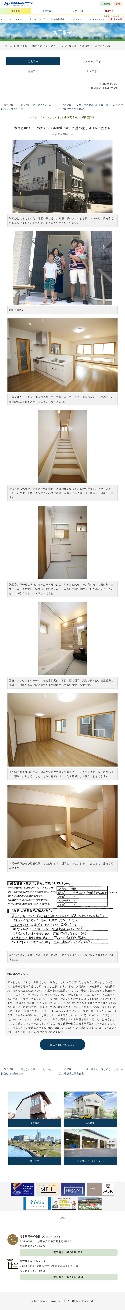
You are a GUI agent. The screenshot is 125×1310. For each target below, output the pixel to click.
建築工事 (33, 71)
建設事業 (47, 11)
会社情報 (109, 11)
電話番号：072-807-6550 (68, 1277)
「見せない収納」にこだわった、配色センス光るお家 (28, 106)
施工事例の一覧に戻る (62, 1044)
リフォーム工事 (91, 61)
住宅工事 (33, 61)
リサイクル (78, 11)
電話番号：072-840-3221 (68, 1252)
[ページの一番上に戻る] (62, 1221)
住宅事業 (15, 11)
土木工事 (91, 71)
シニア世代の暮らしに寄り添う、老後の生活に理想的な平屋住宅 (91, 106)
